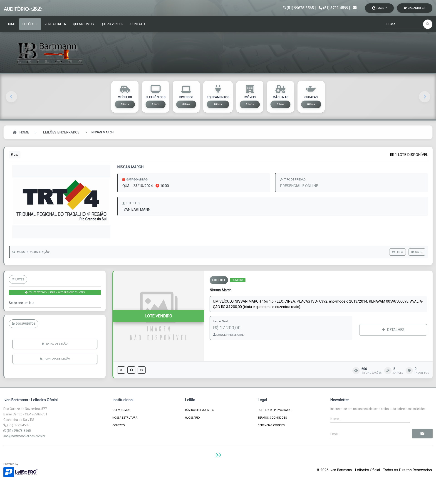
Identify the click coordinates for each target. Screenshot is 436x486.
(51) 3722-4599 (335, 8)
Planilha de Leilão (57, 358)
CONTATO (137, 24)
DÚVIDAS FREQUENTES (199, 410)
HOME (11, 24)
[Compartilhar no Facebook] (131, 370)
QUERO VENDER (112, 24)
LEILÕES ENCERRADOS (61, 132)
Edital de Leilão (56, 343)
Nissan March (220, 290)
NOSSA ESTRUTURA (124, 417)
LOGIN (378, 8)
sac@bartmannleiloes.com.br (24, 436)
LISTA (399, 252)
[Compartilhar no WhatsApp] (142, 370)
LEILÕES (28, 24)
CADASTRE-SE (416, 8)
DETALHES (395, 330)
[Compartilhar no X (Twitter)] (121, 370)
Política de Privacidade (274, 410)
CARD (418, 252)
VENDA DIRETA (55, 24)
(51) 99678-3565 (300, 8)
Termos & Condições (272, 417)
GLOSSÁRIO (192, 417)
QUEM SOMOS (83, 24)
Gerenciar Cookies (271, 425)
